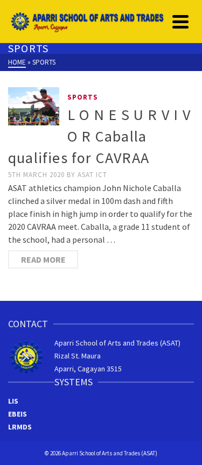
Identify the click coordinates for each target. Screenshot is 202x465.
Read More (43, 259)
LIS (13, 401)
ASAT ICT (92, 174)
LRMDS (20, 427)
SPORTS (82, 97)
